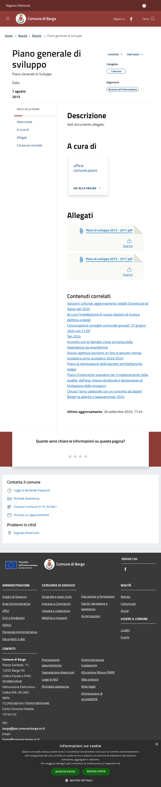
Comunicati (128, 603)
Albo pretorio (90, 679)
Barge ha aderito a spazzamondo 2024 (95, 396)
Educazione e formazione (97, 596)
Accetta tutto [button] (65, 771)
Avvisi (125, 610)
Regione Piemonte (18, 5)
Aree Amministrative (16, 603)
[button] (80, 780)
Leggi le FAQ (50, 679)
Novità (22, 35)
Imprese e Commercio (56, 603)
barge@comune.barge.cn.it (20, 739)
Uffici (5, 610)
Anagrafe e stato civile (57, 596)
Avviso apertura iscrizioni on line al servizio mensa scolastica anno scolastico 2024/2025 (104, 355)
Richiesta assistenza (55, 686)
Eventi (125, 637)
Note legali (88, 686)
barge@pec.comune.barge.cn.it (23, 728)
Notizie (36, 35)
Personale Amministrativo (19, 632)
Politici (6, 625)
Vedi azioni (133, 54)
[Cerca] (152, 18)
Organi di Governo (14, 596)
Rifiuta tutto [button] (96, 771)
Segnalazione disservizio (58, 672)
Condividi (113, 54)
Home (9, 35)
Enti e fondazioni (13, 617)
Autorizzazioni (90, 616)
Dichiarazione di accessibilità (91, 696)
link (118, 763)
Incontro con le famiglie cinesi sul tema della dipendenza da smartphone (100, 344)
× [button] (156, 744)
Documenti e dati (13, 639)
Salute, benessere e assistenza (94, 606)
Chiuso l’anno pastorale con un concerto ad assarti (104, 391)
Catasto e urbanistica (56, 610)
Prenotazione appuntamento (51, 662)
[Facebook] (130, 18)
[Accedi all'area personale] (144, 5)
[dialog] (80, 763)
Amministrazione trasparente (92, 662)
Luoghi (125, 630)
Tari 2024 (74, 336)
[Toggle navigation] (7, 18)
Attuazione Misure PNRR (98, 672)
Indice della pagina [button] (28, 109)
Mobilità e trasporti (54, 617)
